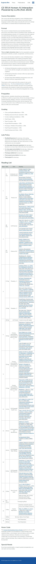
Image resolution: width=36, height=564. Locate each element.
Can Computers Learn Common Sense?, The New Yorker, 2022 (26, 229)
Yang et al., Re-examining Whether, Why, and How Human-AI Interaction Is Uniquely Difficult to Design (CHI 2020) (26, 251)
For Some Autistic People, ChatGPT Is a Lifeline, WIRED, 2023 (26, 439)
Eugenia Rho (5, 3)
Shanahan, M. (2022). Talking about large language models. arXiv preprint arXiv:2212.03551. (26, 216)
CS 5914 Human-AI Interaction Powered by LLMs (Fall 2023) (17, 8)
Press (13, 2)
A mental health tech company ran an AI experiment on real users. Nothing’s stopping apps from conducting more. (26, 235)
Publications (21, 2)
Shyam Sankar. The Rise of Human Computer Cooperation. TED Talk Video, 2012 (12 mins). (26, 179)
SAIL (29, 2)
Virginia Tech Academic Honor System (13, 530)
